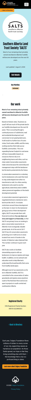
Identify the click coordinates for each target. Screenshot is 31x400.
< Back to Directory (7, 10)
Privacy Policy (15, 389)
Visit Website (15, 75)
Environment (15, 88)
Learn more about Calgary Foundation (15, 366)
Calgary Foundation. (18, 385)
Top (29, 397)
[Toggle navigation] (26, 4)
